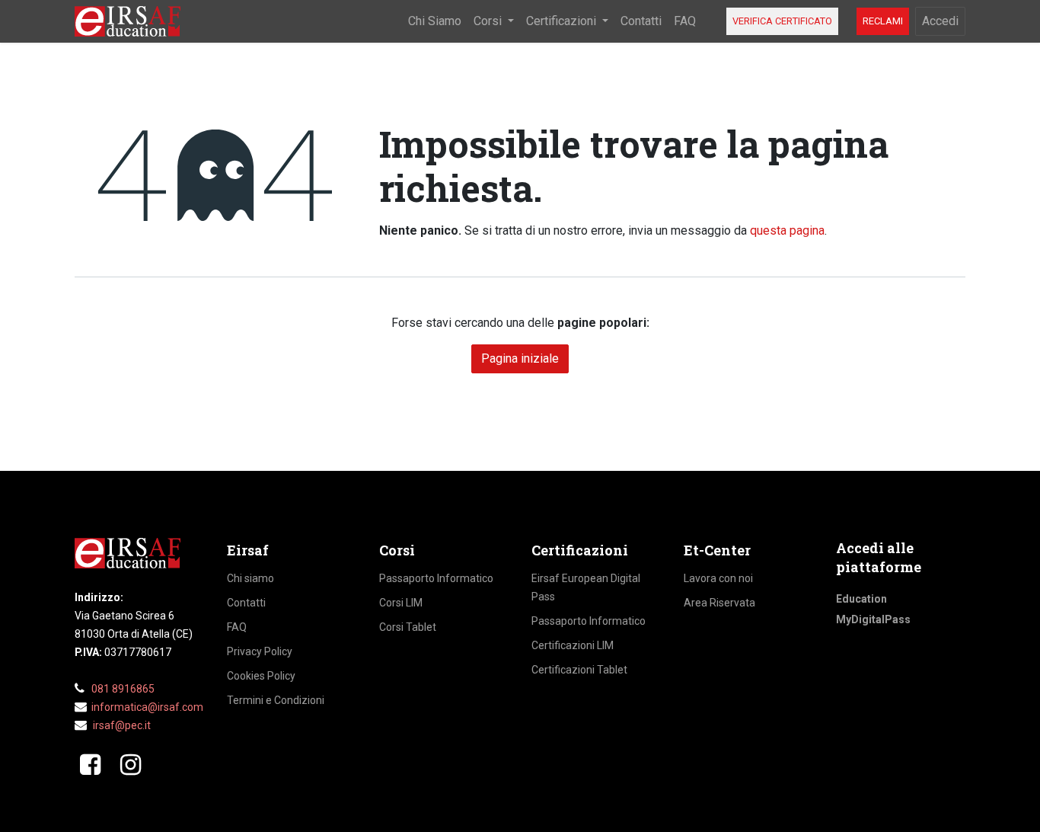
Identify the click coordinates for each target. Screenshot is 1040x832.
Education (861, 599)
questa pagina (787, 230)
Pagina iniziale (520, 358)
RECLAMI (883, 21)
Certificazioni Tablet (579, 670)
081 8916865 (123, 689)
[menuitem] (434, 21)
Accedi (940, 21)
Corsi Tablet (407, 627)
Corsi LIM (401, 603)
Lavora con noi (718, 578)
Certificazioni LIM (572, 645)
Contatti (246, 603)
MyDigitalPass (873, 619)
